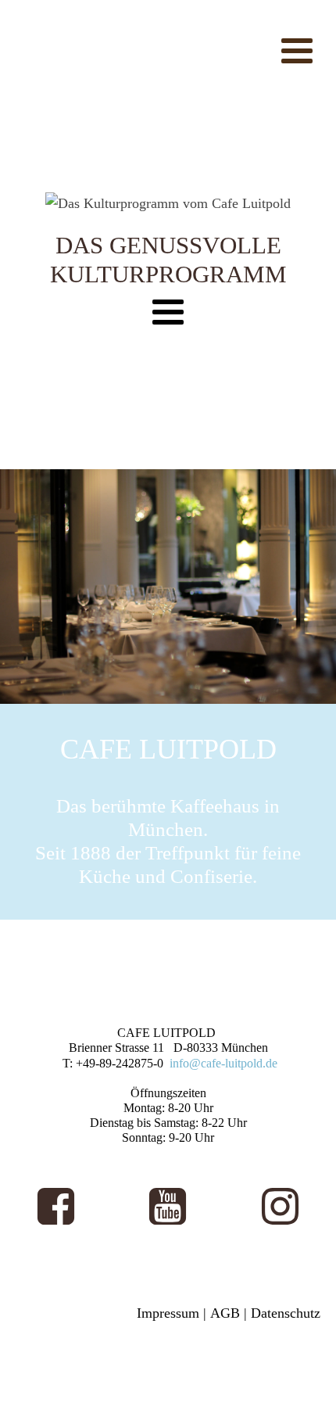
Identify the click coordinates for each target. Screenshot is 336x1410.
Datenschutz (285, 1313)
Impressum (168, 1313)
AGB (225, 1313)
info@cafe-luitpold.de (223, 1063)
